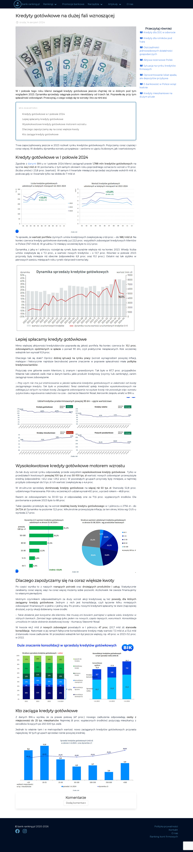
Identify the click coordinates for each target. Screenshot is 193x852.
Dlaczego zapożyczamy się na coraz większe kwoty (50, 129)
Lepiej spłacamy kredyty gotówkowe (42, 119)
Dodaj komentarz (76, 803)
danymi (32, 163)
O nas (130, 4)
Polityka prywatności (166, 826)
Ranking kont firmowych (164, 836)
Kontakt (173, 830)
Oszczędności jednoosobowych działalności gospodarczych (156, 51)
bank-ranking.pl (31, 4)
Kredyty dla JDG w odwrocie (159, 32)
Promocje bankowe (73, 4)
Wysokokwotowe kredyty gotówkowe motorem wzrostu (54, 124)
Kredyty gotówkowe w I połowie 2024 (43, 114)
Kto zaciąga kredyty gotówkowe (40, 134)
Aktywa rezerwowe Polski (158, 60)
